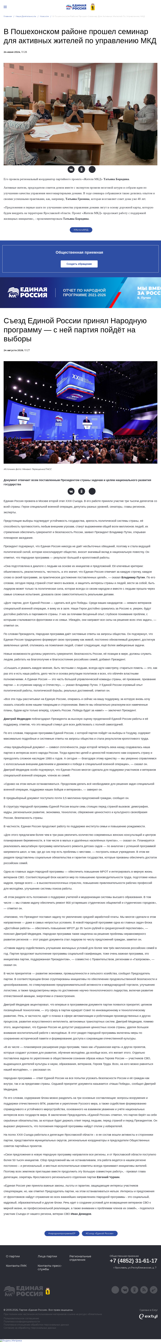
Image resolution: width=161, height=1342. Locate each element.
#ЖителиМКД (81, 230)
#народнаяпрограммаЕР (61, 1233)
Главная (8, 16)
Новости (44, 16)
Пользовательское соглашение (21, 1318)
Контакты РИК (16, 1266)
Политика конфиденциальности (22, 1321)
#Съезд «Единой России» (100, 1233)
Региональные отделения (80, 1258)
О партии (13, 1256)
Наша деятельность (26, 16)
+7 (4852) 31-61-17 (133, 1260)
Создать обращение (79, 263)
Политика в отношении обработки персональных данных (36, 1324)
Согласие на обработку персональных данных (30, 1328)
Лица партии (47, 1256)
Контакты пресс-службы (50, 1267)
